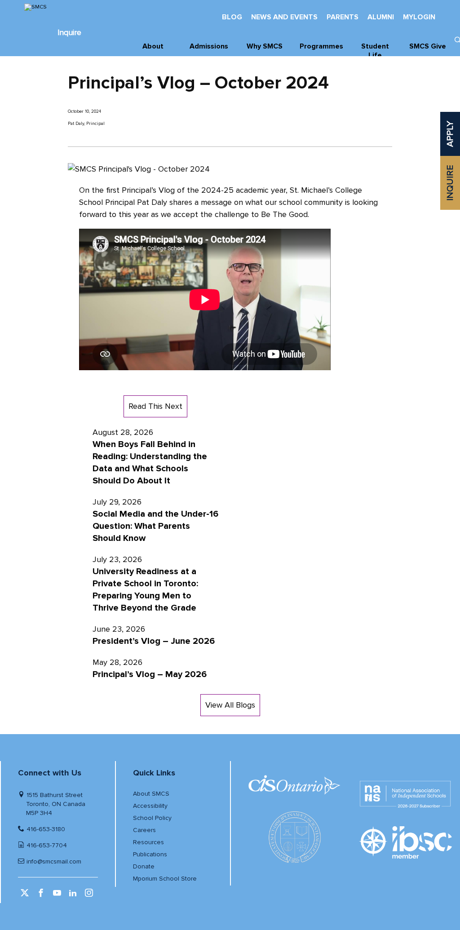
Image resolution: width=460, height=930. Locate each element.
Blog (232, 17)
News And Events (284, 17)
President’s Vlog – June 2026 (154, 641)
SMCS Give (427, 46)
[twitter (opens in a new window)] (26, 896)
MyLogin (419, 17)
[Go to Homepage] (69, 7)
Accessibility (150, 806)
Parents (342, 17)
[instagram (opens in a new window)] (90, 896)
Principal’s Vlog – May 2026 (150, 674)
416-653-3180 (46, 829)
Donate (144, 866)
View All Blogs (230, 705)
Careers (144, 830)
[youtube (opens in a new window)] (58, 896)
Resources (148, 842)
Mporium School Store (165, 878)
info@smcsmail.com (54, 861)
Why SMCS (265, 46)
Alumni (380, 17)
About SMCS (151, 793)
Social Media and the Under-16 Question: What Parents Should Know (155, 526)
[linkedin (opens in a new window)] (74, 896)
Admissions (209, 46)
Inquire (69, 32)
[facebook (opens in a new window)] (42, 896)
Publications (150, 854)
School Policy (152, 818)
